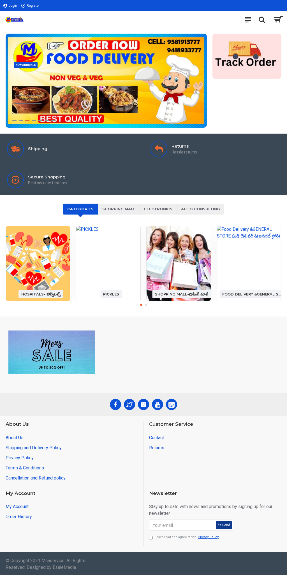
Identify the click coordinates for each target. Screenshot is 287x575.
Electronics (158, 209)
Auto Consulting (200, 209)
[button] (141, 305)
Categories (80, 209)
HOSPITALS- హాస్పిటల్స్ (41, 294)
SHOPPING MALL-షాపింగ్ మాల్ (181, 294)
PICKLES (111, 294)
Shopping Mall (118, 209)
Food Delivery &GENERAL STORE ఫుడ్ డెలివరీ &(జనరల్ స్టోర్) (251, 294)
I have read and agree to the (187, 537)
